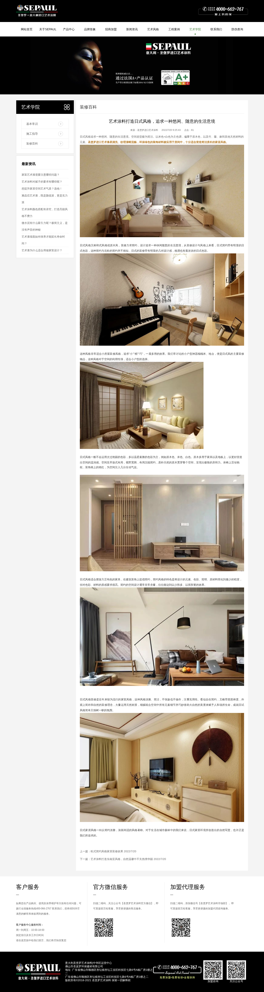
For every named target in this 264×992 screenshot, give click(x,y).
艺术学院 (195, 29)
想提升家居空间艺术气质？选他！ (42, 188)
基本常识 (32, 123)
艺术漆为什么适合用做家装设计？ (42, 250)
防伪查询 (237, 29)
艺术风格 (153, 29)
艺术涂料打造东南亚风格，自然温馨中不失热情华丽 (122, 859)
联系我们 (216, 29)
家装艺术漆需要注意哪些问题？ (41, 174)
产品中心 (69, 29)
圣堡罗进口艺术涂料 (147, 130)
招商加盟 (111, 29)
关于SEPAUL (47, 29)
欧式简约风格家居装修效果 (107, 851)
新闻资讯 (132, 29)
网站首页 (26, 29)
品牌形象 (90, 29)
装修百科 (32, 143)
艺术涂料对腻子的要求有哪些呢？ (42, 181)
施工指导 (32, 133)
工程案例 (174, 29)
